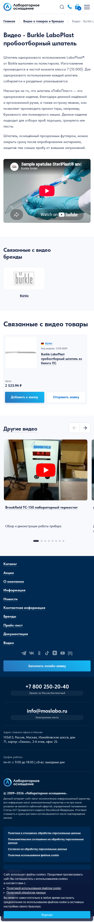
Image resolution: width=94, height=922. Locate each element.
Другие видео (20, 428)
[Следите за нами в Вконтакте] (31, 653)
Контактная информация (24, 607)
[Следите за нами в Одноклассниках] (39, 653)
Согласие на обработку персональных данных (37, 849)
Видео (8, 643)
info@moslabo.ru (47, 711)
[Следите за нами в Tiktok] (47, 653)
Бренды (9, 616)
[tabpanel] (45, 484)
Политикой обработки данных (26, 892)
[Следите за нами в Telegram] (23, 653)
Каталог (10, 564)
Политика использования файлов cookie (33, 855)
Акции (8, 573)
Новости (10, 599)
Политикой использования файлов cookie (34, 888)
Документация (15, 634)
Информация (14, 590)
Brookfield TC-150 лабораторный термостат (41, 507)
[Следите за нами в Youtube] (62, 653)
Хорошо (47, 915)
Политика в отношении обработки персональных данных (44, 833)
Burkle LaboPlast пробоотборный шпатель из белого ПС (61, 358)
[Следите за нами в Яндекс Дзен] (54, 653)
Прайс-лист (13, 625)
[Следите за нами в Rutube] (70, 653)
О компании (13, 581)
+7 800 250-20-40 (47, 687)
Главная (9, 21)
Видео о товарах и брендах (43, 21)
